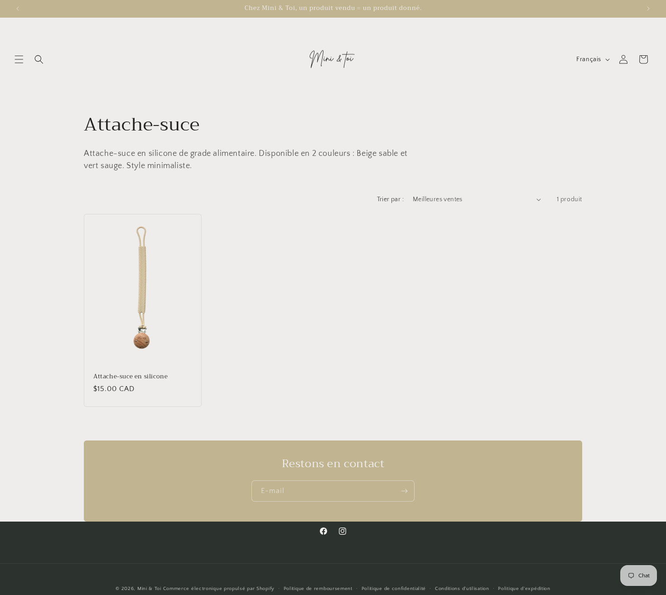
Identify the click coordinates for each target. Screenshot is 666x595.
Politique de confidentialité (394, 588)
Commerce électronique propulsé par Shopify (219, 588)
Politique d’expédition (524, 588)
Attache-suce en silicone (130, 376)
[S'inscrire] (404, 491)
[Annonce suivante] (648, 8)
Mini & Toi (149, 588)
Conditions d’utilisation (462, 588)
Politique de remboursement (318, 588)
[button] (19, 59)
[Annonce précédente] (18, 8)
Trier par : (390, 199)
